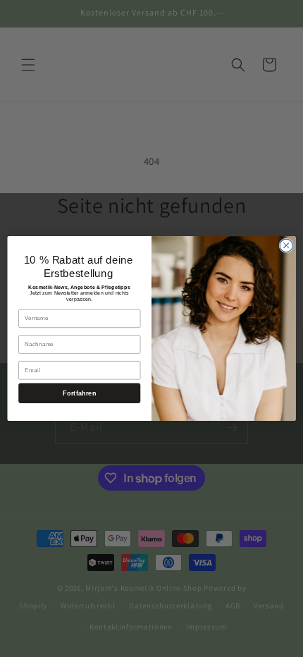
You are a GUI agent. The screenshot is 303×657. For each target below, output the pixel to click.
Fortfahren (79, 393)
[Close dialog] (286, 245)
